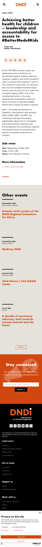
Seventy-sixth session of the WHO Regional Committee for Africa (20, 214)
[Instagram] (15, 425)
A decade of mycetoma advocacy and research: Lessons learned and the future (18, 320)
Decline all (21, 541)
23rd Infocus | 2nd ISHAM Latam (19, 282)
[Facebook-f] (31, 425)
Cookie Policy (18, 530)
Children (5, 177)
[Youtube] (19, 425)
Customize (4, 530)
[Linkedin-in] (11, 425)
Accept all (21, 537)
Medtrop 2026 (11, 249)
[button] (6, 60)
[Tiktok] (27, 425)
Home (4, 13)
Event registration (12, 167)
